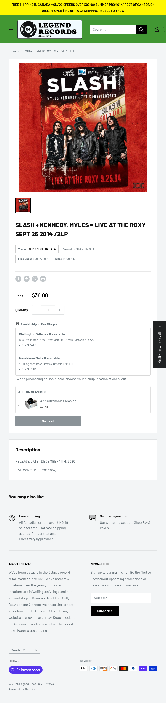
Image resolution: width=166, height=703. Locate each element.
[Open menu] (11, 29)
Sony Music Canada (42, 249)
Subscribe (105, 611)
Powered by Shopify (22, 689)
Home (12, 51)
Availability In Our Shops (38, 324)
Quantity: (22, 310)
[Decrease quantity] (36, 309)
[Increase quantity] (59, 309)
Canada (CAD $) (20, 650)
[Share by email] (43, 278)
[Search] (141, 29)
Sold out (48, 421)
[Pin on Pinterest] (27, 278)
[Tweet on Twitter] (35, 278)
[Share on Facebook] (18, 278)
